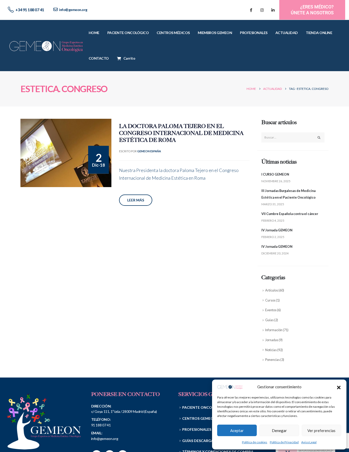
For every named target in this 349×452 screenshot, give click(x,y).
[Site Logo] (46, 45)
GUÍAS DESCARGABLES (202, 440)
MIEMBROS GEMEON (215, 32)
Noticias (271, 350)
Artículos (271, 290)
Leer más (135, 200)
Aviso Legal (309, 442)
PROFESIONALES (253, 32)
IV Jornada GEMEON (277, 230)
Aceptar (237, 430)
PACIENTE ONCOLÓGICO (128, 32)
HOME (94, 32)
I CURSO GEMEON (275, 174)
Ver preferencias (321, 430)
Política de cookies (254, 442)
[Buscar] (319, 137)
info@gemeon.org (73, 9)
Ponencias (272, 360)
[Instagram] (261, 10)
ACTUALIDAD (286, 32)
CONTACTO (99, 58)
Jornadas (271, 340)
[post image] (65, 153)
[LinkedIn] (272, 10)
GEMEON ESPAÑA (149, 151)
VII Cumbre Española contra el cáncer (289, 214)
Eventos (270, 310)
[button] (338, 386)
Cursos (270, 300)
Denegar (279, 430)
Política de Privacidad (284, 442)
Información (273, 330)
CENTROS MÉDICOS (173, 32)
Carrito (129, 58)
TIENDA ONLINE (319, 32)
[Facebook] (250, 10)
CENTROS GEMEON (199, 418)
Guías (269, 320)
